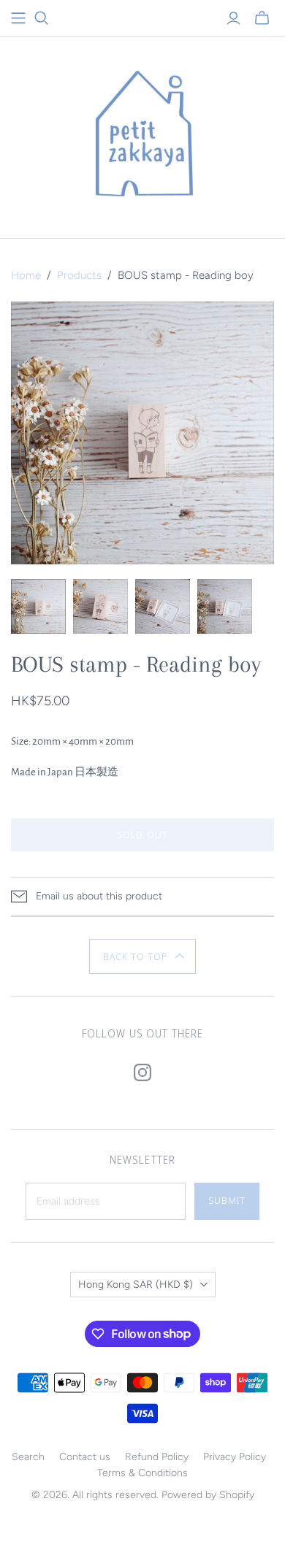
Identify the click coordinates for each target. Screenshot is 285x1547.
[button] (143, 956)
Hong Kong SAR (135, 1284)
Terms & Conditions (142, 1473)
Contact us (84, 1457)
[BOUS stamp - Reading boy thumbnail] (38, 606)
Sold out (142, 834)
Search (28, 1457)
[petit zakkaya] (142, 134)
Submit (227, 1200)
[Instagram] (142, 1072)
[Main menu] (18, 18)
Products (79, 275)
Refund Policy (157, 1457)
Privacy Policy (234, 1457)
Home (26, 275)
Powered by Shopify (208, 1495)
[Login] (233, 18)
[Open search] (41, 18)
